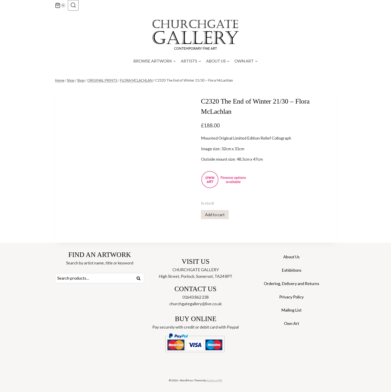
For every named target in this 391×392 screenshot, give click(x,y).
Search (140, 278)
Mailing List (291, 309)
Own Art (291, 323)
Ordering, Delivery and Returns (291, 283)
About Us (291, 256)
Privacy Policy (291, 296)
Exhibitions (291, 270)
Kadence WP (214, 380)
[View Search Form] (73, 5)
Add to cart (215, 214)
